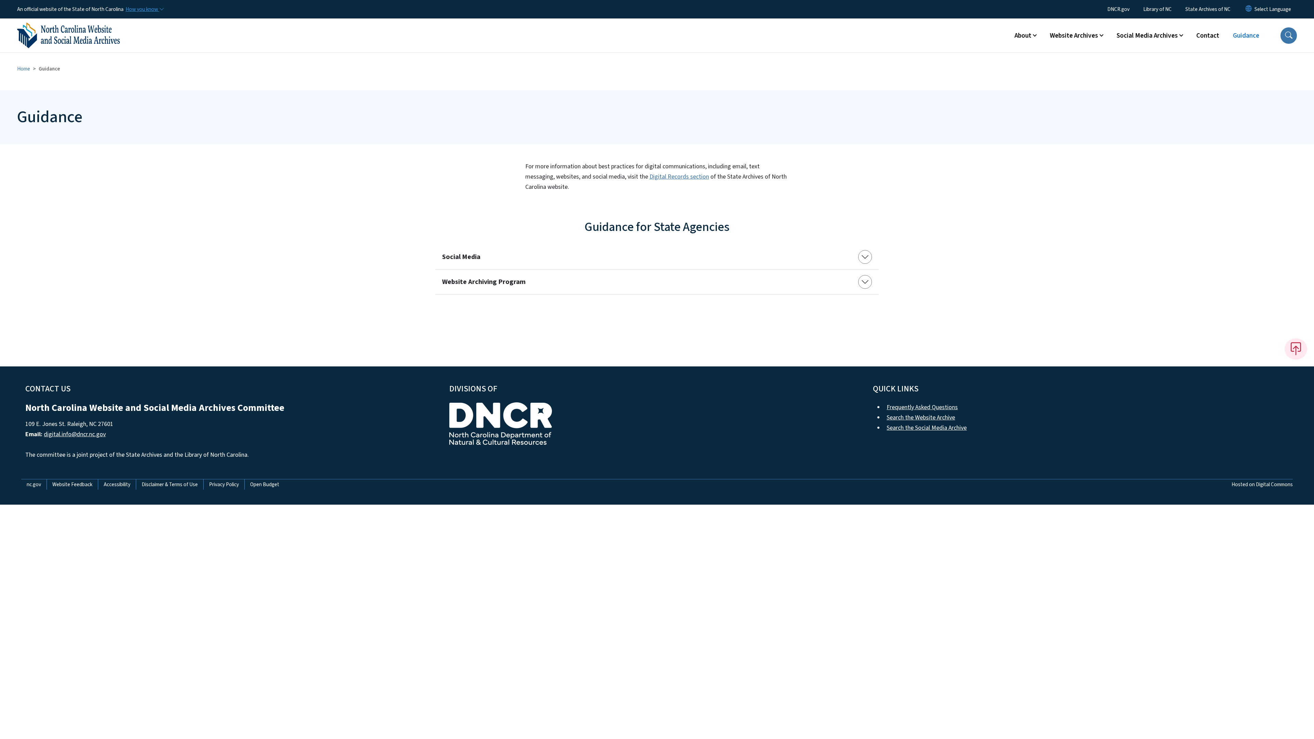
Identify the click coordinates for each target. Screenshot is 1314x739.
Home (23, 69)
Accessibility (117, 484)
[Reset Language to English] (1249, 9)
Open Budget (264, 484)
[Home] (68, 27)
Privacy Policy (224, 484)
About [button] (1023, 35)
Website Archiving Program (484, 282)
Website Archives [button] (1074, 35)
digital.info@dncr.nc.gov (75, 434)
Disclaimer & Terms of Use (170, 484)
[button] (1288, 35)
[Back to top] (1296, 349)
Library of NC (1157, 9)
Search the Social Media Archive (927, 428)
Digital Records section (679, 176)
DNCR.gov (1118, 9)
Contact (1207, 35)
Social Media (461, 257)
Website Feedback (72, 484)
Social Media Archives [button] (1147, 35)
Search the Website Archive (921, 417)
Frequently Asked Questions (922, 407)
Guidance (1246, 35)
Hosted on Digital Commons (1262, 484)
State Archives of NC (1208, 9)
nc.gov (34, 484)
